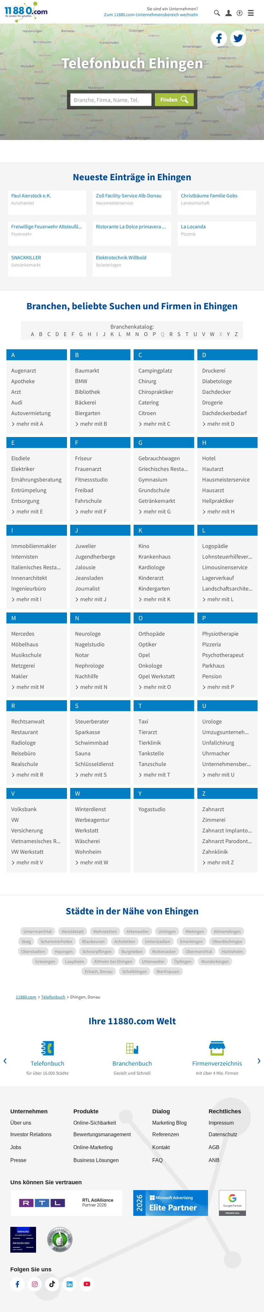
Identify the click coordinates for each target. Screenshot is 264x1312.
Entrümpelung (28, 490)
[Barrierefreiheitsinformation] (242, 12)
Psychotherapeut (223, 655)
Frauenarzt (88, 468)
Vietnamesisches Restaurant (36, 841)
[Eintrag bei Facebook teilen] (219, 38)
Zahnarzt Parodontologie (227, 841)
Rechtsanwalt (27, 721)
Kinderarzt (151, 577)
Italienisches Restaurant (36, 567)
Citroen (147, 413)
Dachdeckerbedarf (224, 413)
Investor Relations (31, 1134)
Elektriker (22, 468)
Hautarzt (212, 468)
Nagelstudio (90, 644)
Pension (212, 676)
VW (15, 819)
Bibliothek (87, 391)
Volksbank (24, 809)
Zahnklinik (215, 851)
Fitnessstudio (91, 479)
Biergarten (87, 413)
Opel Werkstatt (156, 676)
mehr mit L (220, 599)
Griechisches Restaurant (163, 468)
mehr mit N (93, 687)
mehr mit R (29, 774)
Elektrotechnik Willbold (121, 257)
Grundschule (154, 490)
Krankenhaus (154, 556)
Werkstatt (87, 830)
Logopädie (215, 546)
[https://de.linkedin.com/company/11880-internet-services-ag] (69, 1284)
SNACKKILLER (26, 257)
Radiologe (23, 742)
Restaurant (24, 732)
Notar (82, 655)
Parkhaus (213, 665)
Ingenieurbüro (28, 588)
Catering (148, 402)
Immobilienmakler (33, 546)
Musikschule (26, 655)
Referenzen (165, 1134)
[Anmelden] (231, 12)
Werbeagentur (92, 819)
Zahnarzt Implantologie (227, 830)
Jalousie (85, 567)
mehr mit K (156, 599)
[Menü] (253, 12)
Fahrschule (88, 500)
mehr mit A (29, 423)
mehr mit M (29, 687)
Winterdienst (90, 809)
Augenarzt (23, 370)
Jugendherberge (95, 556)
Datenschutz (223, 1134)
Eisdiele (20, 458)
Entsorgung (25, 500)
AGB (214, 1147)
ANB (214, 1160)
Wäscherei (87, 841)
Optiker (147, 644)
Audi (16, 402)
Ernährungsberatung (36, 479)
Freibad (84, 490)
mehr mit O (156, 687)
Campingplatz (155, 370)
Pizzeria (211, 644)
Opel (144, 655)
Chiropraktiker (155, 391)
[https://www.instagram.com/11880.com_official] (35, 1284)
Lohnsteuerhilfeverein (227, 556)
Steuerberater (92, 721)
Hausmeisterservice (226, 479)
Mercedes (22, 633)
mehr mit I (28, 599)
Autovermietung (31, 413)
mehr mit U (220, 774)
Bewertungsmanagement (102, 1134)
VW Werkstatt (27, 851)
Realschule (24, 764)
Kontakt (161, 1147)
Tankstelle (151, 753)
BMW (81, 381)
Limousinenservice (225, 567)
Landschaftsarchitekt (227, 588)
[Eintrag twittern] (238, 38)
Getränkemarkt (156, 500)
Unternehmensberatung (227, 764)
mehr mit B (93, 423)
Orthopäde (151, 633)
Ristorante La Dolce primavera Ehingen (132, 226)
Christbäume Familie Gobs (209, 195)
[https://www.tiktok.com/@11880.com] (52, 1284)
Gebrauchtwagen (159, 458)
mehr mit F (93, 511)
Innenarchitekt (29, 577)
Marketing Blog (169, 1123)
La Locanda (193, 226)
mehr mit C (156, 423)
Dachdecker (216, 391)
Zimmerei (213, 819)
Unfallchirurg (218, 742)
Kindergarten (154, 588)
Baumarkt (87, 370)
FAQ (157, 1160)
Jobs (15, 1147)
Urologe (212, 721)
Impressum (221, 1123)
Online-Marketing (93, 1147)
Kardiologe (151, 567)
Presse (18, 1160)
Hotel (209, 458)
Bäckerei (85, 402)
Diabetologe (217, 381)
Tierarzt (147, 732)
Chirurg (147, 381)
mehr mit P (220, 687)
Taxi (143, 721)
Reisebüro (23, 753)
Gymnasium (152, 479)
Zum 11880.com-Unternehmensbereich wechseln (151, 14)
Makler (19, 676)
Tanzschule (152, 764)
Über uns (20, 1123)
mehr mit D (220, 423)
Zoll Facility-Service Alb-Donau (129, 195)
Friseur (83, 458)
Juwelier (85, 546)
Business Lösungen (96, 1160)
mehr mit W (93, 862)
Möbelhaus (24, 644)
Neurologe (88, 633)
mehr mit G (156, 511)
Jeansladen (89, 577)
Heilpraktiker (218, 500)
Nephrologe (89, 665)
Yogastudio (151, 809)
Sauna (82, 753)
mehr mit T (156, 774)
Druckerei (213, 370)
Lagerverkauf (218, 577)
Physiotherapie (220, 633)
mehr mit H (220, 511)
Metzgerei (23, 665)
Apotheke (23, 381)
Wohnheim (88, 851)
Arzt (16, 391)
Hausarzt (213, 490)
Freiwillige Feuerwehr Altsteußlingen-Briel (47, 226)
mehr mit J (93, 599)
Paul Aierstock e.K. (31, 195)
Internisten (24, 556)
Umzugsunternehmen (227, 732)
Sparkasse (87, 732)
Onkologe (150, 665)
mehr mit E (29, 511)
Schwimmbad (91, 742)
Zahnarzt (213, 809)
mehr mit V (29, 862)
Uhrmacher (216, 753)
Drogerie (212, 402)
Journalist (87, 588)
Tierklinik (149, 742)
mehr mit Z (220, 862)
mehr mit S (93, 774)
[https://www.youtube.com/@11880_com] (87, 1284)
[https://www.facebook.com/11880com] (17, 1284)
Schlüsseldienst (94, 764)
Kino (143, 546)
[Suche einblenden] (219, 12)
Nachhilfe (86, 676)
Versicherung (27, 830)
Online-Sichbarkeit (94, 1123)
